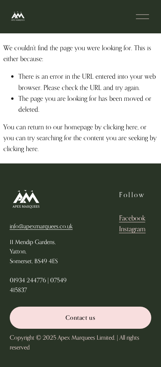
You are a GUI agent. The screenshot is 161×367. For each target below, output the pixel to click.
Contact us (80, 317)
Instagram (132, 229)
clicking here (120, 127)
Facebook (132, 218)
